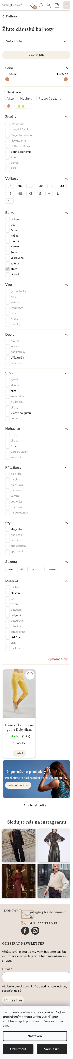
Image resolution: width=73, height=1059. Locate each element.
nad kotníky (18, 352)
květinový (17, 308)
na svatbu (17, 490)
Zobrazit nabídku (18, 785)
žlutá (14, 269)
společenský (18, 546)
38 (31, 186)
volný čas (17, 502)
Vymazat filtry (57, 659)
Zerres (15, 163)
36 (20, 186)
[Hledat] (40, 5)
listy (13, 313)
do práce (16, 474)
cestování (17, 507)
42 (52, 186)
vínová (15, 274)
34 (10, 186)
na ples (15, 479)
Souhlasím (52, 1049)
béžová (15, 219)
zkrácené (16, 363)
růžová (15, 247)
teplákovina (18, 632)
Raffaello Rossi (21, 146)
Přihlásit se (13, 1000)
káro (13, 297)
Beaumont (18, 124)
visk (13, 643)
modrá (15, 241)
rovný (14, 380)
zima (52, 569)
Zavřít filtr (36, 55)
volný (14, 418)
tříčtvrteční (17, 358)
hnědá (14, 236)
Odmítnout (18, 1049)
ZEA (14, 157)
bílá (13, 225)
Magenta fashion (22, 135)
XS (31, 193)
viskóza (15, 637)
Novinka (26, 98)
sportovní (17, 551)
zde (5, 1026)
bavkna (15, 648)
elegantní (16, 529)
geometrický (18, 291)
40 (41, 186)
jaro (10, 569)
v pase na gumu (21, 413)
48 (20, 193)
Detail (19, 753)
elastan (15, 593)
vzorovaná (17, 258)
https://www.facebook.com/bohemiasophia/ (25, 931)
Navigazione (19, 141)
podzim (37, 569)
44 (62, 186)
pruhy (14, 319)
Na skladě (13, 92)
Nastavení (35, 1036)
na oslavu (17, 485)
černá (14, 230)
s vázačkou (17, 402)
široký (14, 407)
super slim (17, 396)
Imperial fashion (21, 129)
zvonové (16, 457)
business (16, 535)
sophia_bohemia (35, 931)
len (13, 598)
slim (13, 391)
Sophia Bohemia (21, 152)
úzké (13, 446)
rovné (14, 435)
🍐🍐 (21, 106)
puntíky (15, 324)
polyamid (16, 615)
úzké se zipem (19, 452)
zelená (15, 263)
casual (15, 540)
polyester (17, 610)
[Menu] (67, 5)
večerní (15, 496)
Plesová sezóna (50, 98)
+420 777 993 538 (42, 923)
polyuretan (17, 621)
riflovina (16, 626)
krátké (14, 346)
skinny (15, 385)
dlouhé (15, 341)
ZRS (14, 168)
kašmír (15, 302)
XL (9, 201)
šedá (14, 252)
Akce (10, 98)
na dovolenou (19, 512)
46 (10, 193)
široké (14, 441)
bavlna (15, 587)
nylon (14, 604)
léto (22, 569)
